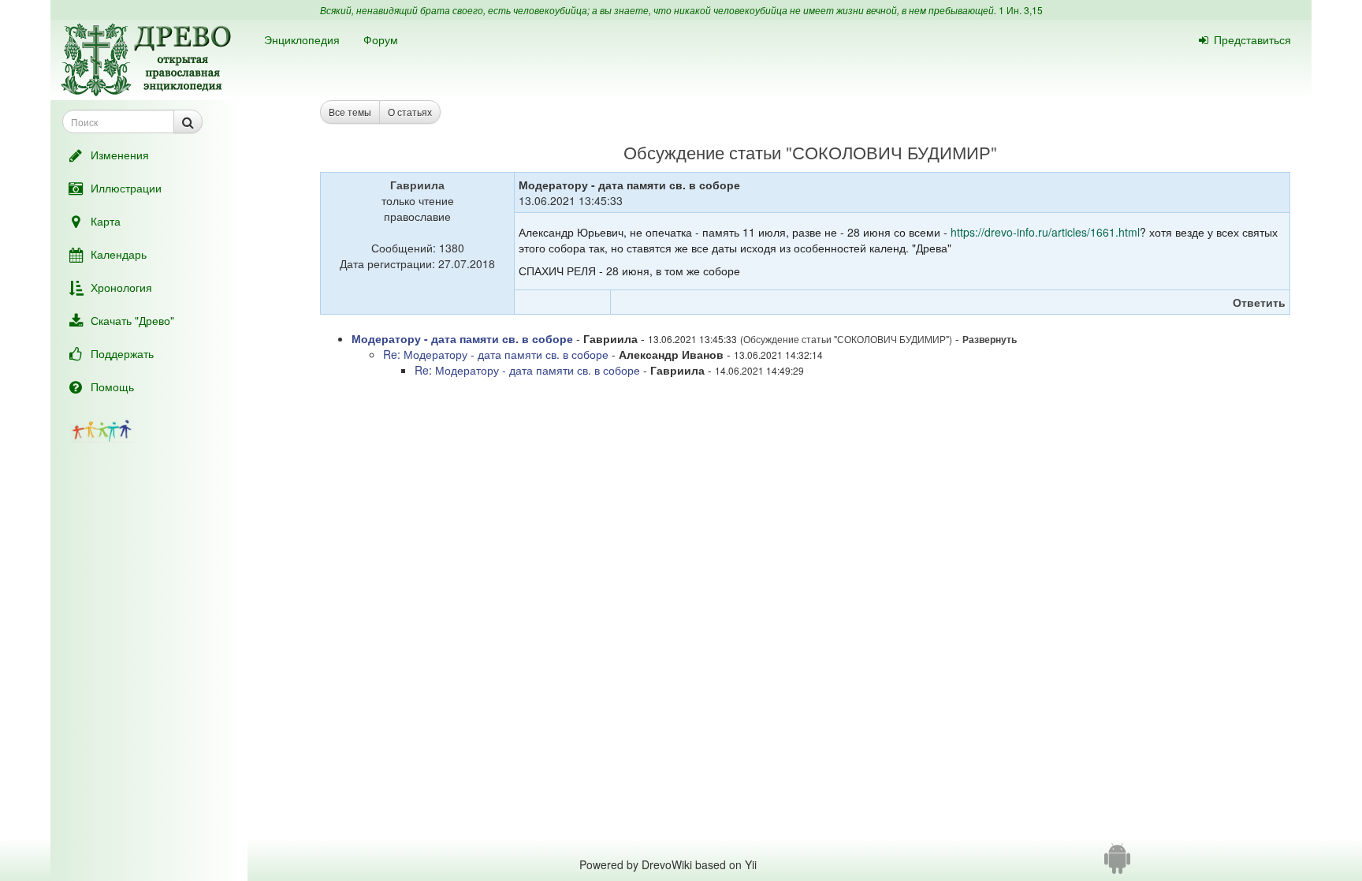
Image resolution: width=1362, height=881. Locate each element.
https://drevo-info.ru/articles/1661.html (1045, 232)
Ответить (1259, 302)
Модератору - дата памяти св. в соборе (462, 338)
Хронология (121, 287)
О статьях (410, 111)
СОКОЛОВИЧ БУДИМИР (891, 152)
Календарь (119, 254)
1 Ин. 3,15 (1021, 10)
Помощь (112, 386)
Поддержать (122, 353)
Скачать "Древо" (132, 320)
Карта (106, 221)
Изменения (120, 154)
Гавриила (417, 184)
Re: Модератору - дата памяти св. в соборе (495, 354)
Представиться (1252, 39)
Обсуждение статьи (702, 152)
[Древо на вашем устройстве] (1117, 864)
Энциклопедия (302, 39)
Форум (380, 39)
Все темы (350, 111)
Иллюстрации (126, 188)
